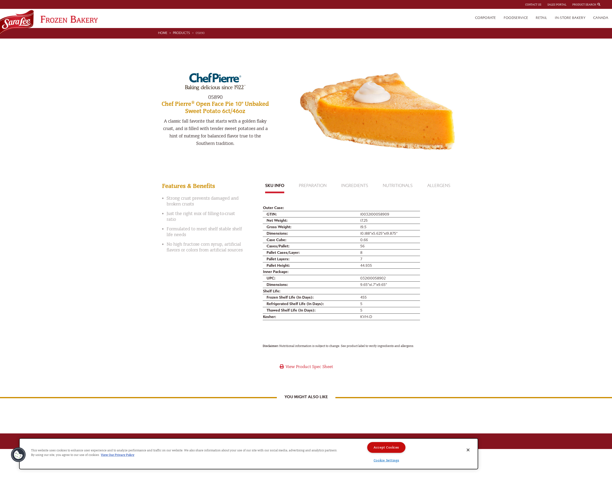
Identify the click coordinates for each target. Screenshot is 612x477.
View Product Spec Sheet (308, 366)
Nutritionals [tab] (398, 185)
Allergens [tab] (438, 185)
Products (181, 33)
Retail (541, 18)
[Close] (468, 450)
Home (162, 33)
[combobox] (603, 4)
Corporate (485, 18)
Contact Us (533, 4)
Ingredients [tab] (354, 185)
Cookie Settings (386, 460)
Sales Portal (556, 4)
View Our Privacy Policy (117, 455)
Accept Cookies (386, 447)
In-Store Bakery (570, 18)
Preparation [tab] (313, 185)
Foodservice (516, 18)
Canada (600, 18)
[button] (18, 454)
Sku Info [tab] (274, 185)
